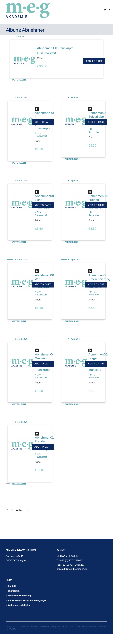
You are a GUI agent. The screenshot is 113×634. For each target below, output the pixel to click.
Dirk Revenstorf (47, 52)
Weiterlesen (19, 79)
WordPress (14, 629)
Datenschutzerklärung (19, 595)
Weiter (19, 510)
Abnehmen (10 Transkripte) (55, 48)
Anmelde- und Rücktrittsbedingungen (27, 600)
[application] (37, 110)
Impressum (14, 591)
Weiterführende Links (19, 605)
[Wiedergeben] (36, 109)
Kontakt (12, 586)
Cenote (79, 626)
